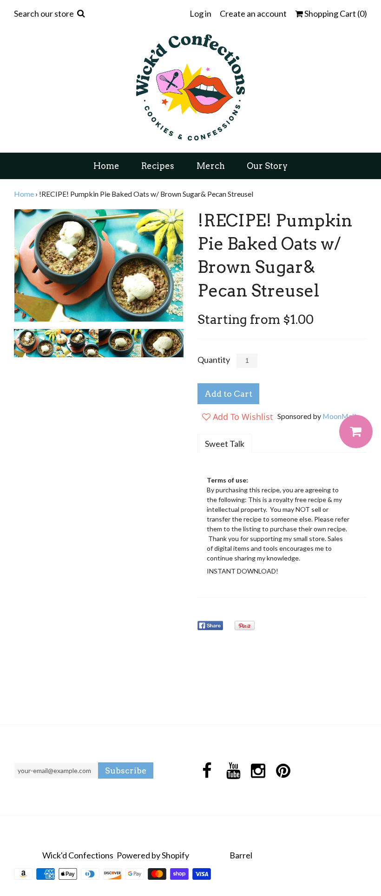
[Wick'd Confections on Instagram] (257, 770)
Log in (200, 13)
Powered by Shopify (153, 855)
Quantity (213, 360)
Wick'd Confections (77, 855)
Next (174, 265)
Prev (24, 265)
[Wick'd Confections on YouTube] (232, 770)
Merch (211, 166)
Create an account (253, 13)
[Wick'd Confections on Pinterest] (282, 770)
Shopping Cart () (335, 13)
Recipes (157, 166)
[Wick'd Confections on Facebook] (207, 770)
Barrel (241, 855)
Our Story (267, 166)
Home (106, 166)
